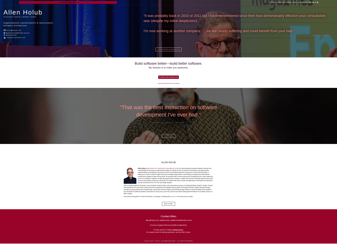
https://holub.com (151, 168)
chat (160, 225)
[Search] (317, 2)
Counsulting (175, 83)
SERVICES (273, 2)
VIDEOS (289, 2)
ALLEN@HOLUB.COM (168, 241)
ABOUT (295, 2)
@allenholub (11, 35)
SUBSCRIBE (307, 2)
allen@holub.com (171, 168)
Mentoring (167, 83)
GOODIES (301, 2)
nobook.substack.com (15, 37)
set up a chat (175, 196)
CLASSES (279, 2)
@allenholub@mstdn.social (17, 33)
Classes (160, 83)
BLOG (284, 2)
